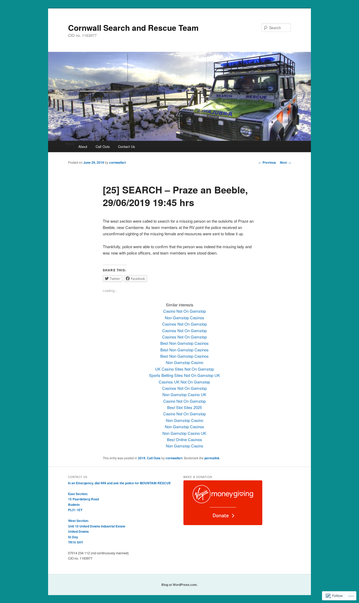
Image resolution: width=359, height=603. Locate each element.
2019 (141, 458)
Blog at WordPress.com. (179, 584)
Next (285, 162)
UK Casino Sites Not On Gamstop (184, 369)
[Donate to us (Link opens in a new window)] (222, 523)
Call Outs (103, 146)
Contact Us (126, 146)
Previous (267, 162)
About (82, 146)
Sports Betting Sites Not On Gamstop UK (184, 375)
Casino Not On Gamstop (184, 311)
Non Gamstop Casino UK (184, 394)
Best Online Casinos (184, 439)
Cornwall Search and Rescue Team (133, 27)
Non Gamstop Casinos (184, 317)
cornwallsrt (117, 162)
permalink (211, 458)
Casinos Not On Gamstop (184, 324)
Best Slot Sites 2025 (184, 407)
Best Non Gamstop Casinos (184, 343)
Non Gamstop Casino (184, 362)
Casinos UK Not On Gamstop (184, 382)
